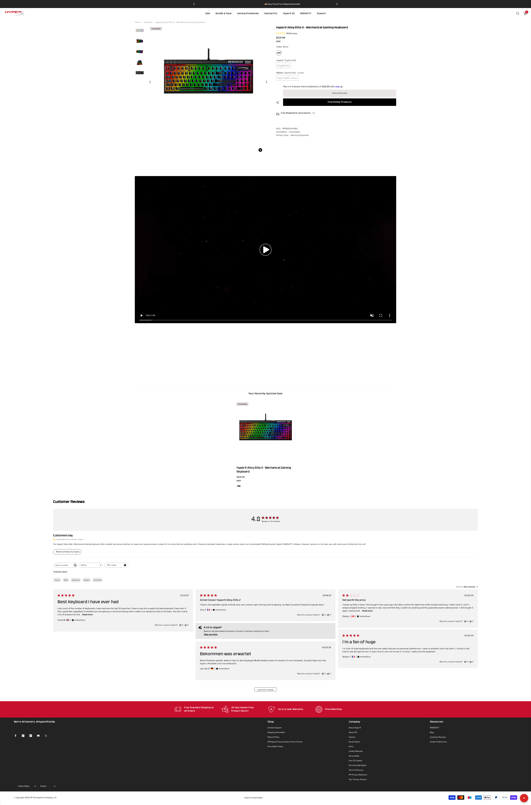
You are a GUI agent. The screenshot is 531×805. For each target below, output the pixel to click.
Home (138, 22)
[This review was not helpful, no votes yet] (186, 625)
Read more (87, 615)
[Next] (337, 4)
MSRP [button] (278, 41)
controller (97, 580)
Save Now (281, 4)
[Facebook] (15, 735)
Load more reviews (265, 690)
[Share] (278, 102)
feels (66, 580)
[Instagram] (23, 735)
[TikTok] (30, 735)
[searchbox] (63, 565)
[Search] (518, 13)
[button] (247, 15)
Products (148, 22)
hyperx (87, 580)
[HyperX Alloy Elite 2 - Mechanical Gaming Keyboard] (265, 431)
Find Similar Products (340, 102)
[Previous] (194, 4)
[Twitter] (45, 735)
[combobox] (91, 565)
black (239, 486)
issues (57, 580)
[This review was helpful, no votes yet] (180, 625)
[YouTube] (38, 735)
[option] (266, 4)
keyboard (76, 580)
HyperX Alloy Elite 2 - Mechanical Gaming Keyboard (264, 470)
